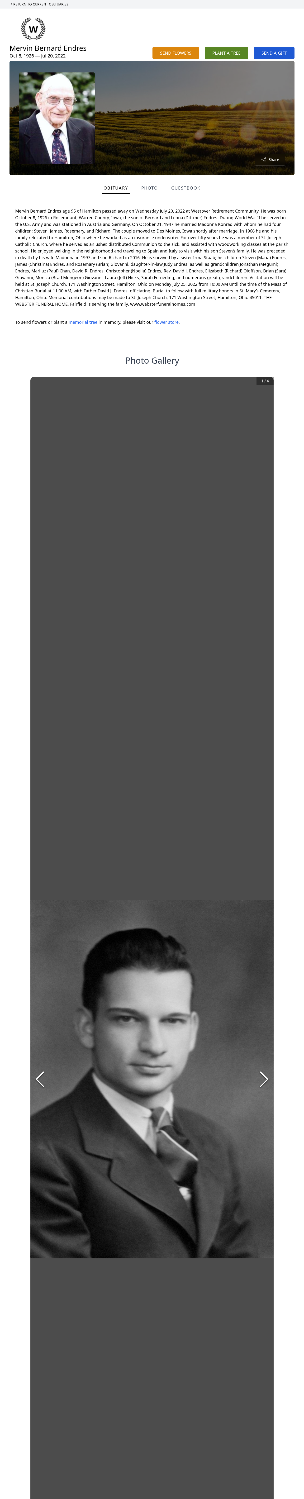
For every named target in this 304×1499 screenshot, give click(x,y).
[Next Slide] (264, 1079)
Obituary (116, 188)
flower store (166, 322)
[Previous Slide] (39, 1079)
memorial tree (83, 322)
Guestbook (185, 188)
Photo (149, 188)
